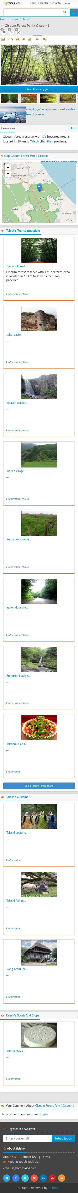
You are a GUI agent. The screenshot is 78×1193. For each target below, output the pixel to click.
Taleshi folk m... (16, 901)
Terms (45, 1157)
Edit (74, 128)
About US (9, 1157)
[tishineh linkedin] (44, 1178)
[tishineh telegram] (7, 1178)
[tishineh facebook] (16, 1178)
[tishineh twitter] (26, 1178)
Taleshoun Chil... (16, 744)
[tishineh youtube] (53, 1178)
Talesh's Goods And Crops (22, 1015)
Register (44, 2)
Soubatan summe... (18, 539)
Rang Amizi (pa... (16, 969)
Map (26, 294)
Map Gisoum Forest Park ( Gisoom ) (27, 156)
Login (33, 2)
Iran (3, 19)
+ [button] (8, 167)
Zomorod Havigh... (18, 676)
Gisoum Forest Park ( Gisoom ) (54, 1105)
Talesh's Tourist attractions (23, 230)
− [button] (8, 173)
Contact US (29, 1157)
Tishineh (54, 1188)
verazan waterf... (16, 402)
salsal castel (13, 334)
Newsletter (55, 2)
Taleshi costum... (16, 832)
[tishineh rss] (62, 1178)
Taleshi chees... (15, 1051)
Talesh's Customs (17, 797)
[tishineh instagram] (35, 1178)
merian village (15, 471)
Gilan (14, 19)
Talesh (27, 19)
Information (14, 294)
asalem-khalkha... (17, 607)
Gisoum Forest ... (17, 266)
